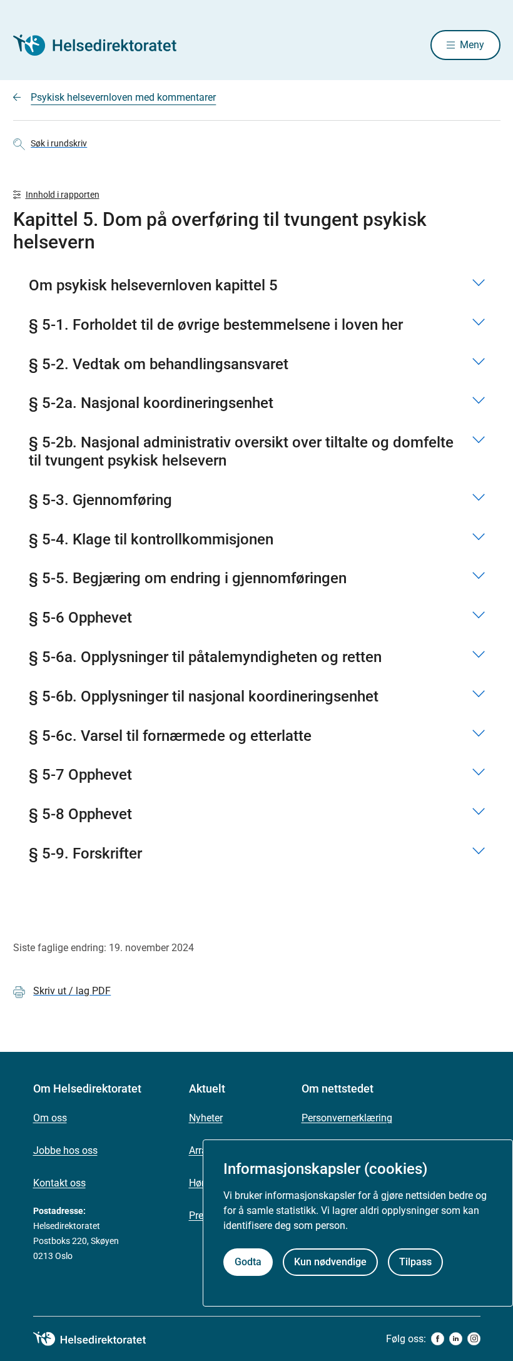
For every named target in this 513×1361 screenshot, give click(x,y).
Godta (248, 1262)
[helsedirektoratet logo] (98, 1339)
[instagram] (473, 1338)
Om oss (50, 1118)
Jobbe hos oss (65, 1150)
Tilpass (415, 1262)
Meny (472, 45)
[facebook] (437, 1338)
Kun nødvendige (330, 1262)
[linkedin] (455, 1338)
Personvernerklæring (347, 1118)
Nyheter (206, 1118)
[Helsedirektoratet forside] (103, 45)
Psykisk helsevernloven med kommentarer (123, 97)
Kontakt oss (59, 1183)
